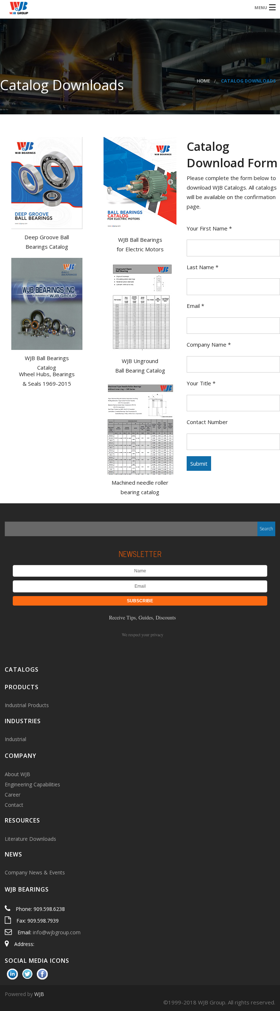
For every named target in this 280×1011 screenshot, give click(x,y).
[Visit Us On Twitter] (27, 973)
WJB (39, 994)
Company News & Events (35, 872)
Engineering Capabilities (32, 784)
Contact (14, 804)
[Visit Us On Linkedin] (12, 973)
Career (12, 794)
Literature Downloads (30, 838)
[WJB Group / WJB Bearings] (108, 7)
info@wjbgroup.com (57, 932)
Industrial (15, 739)
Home (203, 81)
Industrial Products (27, 705)
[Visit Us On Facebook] (42, 973)
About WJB (17, 774)
